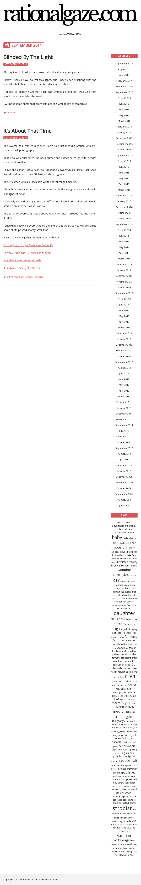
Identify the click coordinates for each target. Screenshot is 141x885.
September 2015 (124, 155)
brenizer (121, 562)
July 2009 (124, 505)
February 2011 (124, 436)
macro (116, 703)
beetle (125, 548)
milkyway (118, 721)
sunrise (131, 817)
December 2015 (124, 138)
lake (132, 692)
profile (114, 768)
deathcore (132, 619)
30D (119, 522)
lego (121, 695)
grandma (117, 661)
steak (121, 802)
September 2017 (124, 63)
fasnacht (123, 640)
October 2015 (124, 149)
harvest (121, 671)
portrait (130, 760)
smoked (132, 789)
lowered (122, 699)
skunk (115, 789)
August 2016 (124, 98)
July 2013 (124, 304)
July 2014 (124, 235)
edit (114, 632)
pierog (133, 749)
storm (133, 802)
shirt (121, 786)
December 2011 (124, 413)
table (113, 824)
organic (130, 738)
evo (113, 637)
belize (132, 548)
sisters (133, 786)
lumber (130, 699)
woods (122, 851)
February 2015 (124, 195)
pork (121, 761)
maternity (121, 706)
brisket (115, 565)
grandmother (128, 661)
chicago (116, 588)
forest (132, 647)
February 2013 (124, 333)
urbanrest (124, 831)
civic (134, 591)
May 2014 (124, 247)
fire (125, 644)
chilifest (116, 591)
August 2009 (124, 499)
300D (128, 522)
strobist (11, 112)
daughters (119, 619)
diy (133, 624)
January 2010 (124, 471)
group (117, 664)
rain (134, 776)
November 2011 (124, 419)
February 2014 (124, 264)
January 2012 (124, 408)
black (123, 555)
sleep (124, 789)
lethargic (128, 695)
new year (116, 735)
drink (127, 629)
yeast (126, 854)
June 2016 (124, 109)
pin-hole (130, 753)
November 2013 (124, 281)
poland (125, 756)
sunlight (123, 817)
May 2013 (124, 316)
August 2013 (124, 298)
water (114, 844)
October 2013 (124, 287)
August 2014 (124, 230)
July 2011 (124, 430)
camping (124, 569)
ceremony (130, 585)
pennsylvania (126, 746)
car (116, 580)
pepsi (114, 749)
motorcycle (131, 727)
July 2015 (124, 166)
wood (115, 851)
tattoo (129, 824)
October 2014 (124, 218)
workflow (119, 854)
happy (114, 671)
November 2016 (124, 86)
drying (134, 629)
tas (124, 824)
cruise (133, 605)
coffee (128, 595)
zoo (132, 854)
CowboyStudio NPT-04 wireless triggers (27, 252)
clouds (121, 595)
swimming (117, 821)
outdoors (126, 742)
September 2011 (124, 425)
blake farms (132, 555)
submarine (117, 813)
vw (133, 840)
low (116, 699)
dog (114, 628)
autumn (130, 532)
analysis (132, 525)
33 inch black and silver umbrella (22, 260)
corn (122, 605)
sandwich (122, 782)
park (134, 742)
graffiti (128, 657)
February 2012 (124, 402)
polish (132, 756)
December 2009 (124, 476)
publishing (117, 776)
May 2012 (124, 384)
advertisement (120, 525)
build (121, 565)
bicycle (123, 551)
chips (123, 591)
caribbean (125, 581)
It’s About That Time (27, 130)
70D (124, 522)
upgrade (131, 827)
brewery (132, 562)
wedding (132, 844)
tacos (119, 824)
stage (133, 799)
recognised (127, 779)
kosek (127, 692)
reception (116, 779)
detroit (119, 623)
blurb (124, 558)
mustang (115, 731)
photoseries (124, 749)
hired (130, 676)
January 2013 (124, 339)
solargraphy (120, 796)
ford (126, 648)
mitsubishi (127, 724)
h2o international (123, 666)
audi (131, 529)
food (121, 647)
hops (120, 681)
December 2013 (124, 275)
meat (130, 706)
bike (129, 551)
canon (133, 575)
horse (135, 681)
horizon (127, 681)
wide (126, 848)
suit (125, 813)
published (128, 772)
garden (133, 654)
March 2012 (124, 396)
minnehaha (116, 724)
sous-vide (117, 799)
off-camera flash (15, 276)
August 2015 (124, 161)
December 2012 (124, 344)
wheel (121, 848)
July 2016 (124, 103)
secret (115, 786)
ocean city (127, 735)
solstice (132, 796)
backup (126, 538)
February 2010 (124, 465)
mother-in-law (118, 727)
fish (129, 644)
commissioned (130, 598)
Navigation (72, 34)
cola (134, 595)
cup (129, 608)
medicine (121, 711)
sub (134, 809)
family (133, 637)
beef (133, 543)
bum (127, 565)
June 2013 (124, 310)
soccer (128, 792)
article (125, 529)
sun (116, 817)
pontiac (114, 761)
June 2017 (124, 74)
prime (123, 765)
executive (119, 637)
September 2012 (124, 362)
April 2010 (124, 459)
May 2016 (124, 115)
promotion (132, 768)
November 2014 (124, 212)
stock (126, 802)
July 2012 (124, 373)
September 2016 (124, 92)
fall (127, 637)
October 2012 (124, 356)
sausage (131, 782)
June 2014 (124, 241)
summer (131, 813)
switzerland (128, 821)
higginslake (118, 677)
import (115, 685)
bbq (115, 543)
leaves (115, 695)
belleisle (115, 551)
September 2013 (124, 293)
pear (115, 746)
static (115, 802)
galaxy (133, 651)
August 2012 (124, 367)
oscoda (117, 742)
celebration (119, 585)
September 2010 (124, 448)
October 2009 (124, 488)
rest (135, 779)
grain (134, 657)
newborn (126, 731)
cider (128, 591)
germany (116, 657)
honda (114, 681)
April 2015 (124, 184)
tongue (116, 827)
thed (135, 824)
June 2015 (124, 172)
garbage (124, 654)
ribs (115, 782)
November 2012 (124, 350)
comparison (120, 601)
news (134, 731)
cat (133, 581)
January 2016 (124, 132)
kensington (118, 692)
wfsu (115, 848)
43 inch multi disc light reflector (21, 268)
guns (127, 664)
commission (117, 598)
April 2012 (124, 390)
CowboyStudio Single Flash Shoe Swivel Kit (28, 245)
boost (114, 562)
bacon (133, 538)
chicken (125, 588)
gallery (115, 654)
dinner (128, 624)
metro (132, 711)
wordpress (131, 851)
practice (29, 276)
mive (135, 724)
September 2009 (124, 493)
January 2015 (124, 201)
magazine (126, 703)
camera (133, 565)
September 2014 (124, 224)
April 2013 (124, 321)
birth (134, 551)
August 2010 (124, 453)
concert (130, 601)
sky (120, 789)
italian (119, 688)
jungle (130, 688)
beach (126, 543)
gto (123, 664)
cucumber (122, 608)
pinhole (117, 756)
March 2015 (124, 189)
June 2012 (124, 379)
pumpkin (127, 776)
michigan (124, 716)
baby (117, 537)
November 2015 (124, 143)
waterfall (122, 844)
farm (115, 640)
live (134, 695)
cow (127, 605)
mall (134, 703)
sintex (126, 786)
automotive (120, 532)
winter (132, 848)
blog (113, 558)
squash (126, 799)
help (128, 671)
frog (127, 651)
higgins (133, 671)
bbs (121, 543)
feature (131, 640)
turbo (123, 827)
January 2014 (124, 270)
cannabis (121, 574)
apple (118, 529)
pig (123, 753)
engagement (122, 632)
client (115, 595)
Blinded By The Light (28, 56)
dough (121, 629)
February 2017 (124, 80)
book (134, 558)
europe (132, 632)
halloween (133, 668)
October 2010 (124, 442)
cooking (116, 605)
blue (118, 558)
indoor (123, 685)
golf (122, 657)
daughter (124, 613)
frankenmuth (118, 651)
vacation (124, 835)
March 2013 (124, 327)
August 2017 (124, 69)
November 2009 (124, 482)
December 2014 (124, 207)
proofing (117, 772)
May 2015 (124, 178)
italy (124, 688)
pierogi (117, 753)
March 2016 (124, 120)
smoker (120, 792)
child (132, 588)
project (122, 768)
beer (117, 547)
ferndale (117, 644)
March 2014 (124, 258)
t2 (135, 821)
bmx (129, 558)
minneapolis (130, 721)
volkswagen (122, 840)
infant (131, 685)
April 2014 (124, 252)
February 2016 (124, 126)
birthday (115, 555)
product (131, 765)
